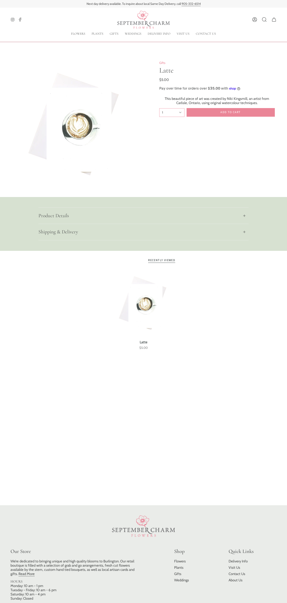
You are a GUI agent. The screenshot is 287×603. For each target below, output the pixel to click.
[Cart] (274, 20)
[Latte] (143, 304)
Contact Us (237, 574)
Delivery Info (238, 561)
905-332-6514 (191, 4)
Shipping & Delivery (58, 232)
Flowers (180, 561)
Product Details (53, 216)
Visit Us (234, 567)
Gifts (162, 63)
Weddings (181, 580)
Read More (26, 574)
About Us (235, 580)
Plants (178, 567)
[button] (264, 20)
